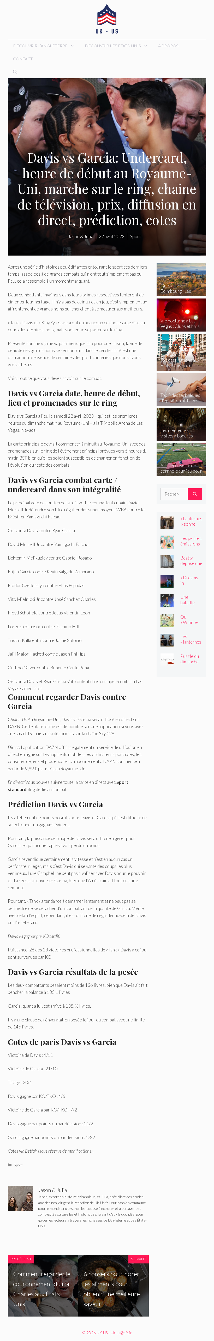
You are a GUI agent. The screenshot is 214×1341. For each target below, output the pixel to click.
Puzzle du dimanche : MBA (190, 661)
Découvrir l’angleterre (40, 45)
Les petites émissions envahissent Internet (191, 546)
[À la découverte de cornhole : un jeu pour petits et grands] (181, 472)
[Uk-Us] (107, 19)
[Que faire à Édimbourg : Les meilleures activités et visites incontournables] (181, 292)
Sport (18, 1165)
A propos (168, 45)
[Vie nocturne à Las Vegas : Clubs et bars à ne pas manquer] (181, 328)
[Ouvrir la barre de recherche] (15, 71)
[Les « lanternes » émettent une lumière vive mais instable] (167, 643)
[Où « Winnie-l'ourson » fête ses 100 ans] (167, 623)
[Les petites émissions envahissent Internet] (167, 545)
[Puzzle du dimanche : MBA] (167, 662)
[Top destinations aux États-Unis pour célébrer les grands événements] (181, 367)
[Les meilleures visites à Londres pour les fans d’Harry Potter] (181, 437)
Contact (23, 58)
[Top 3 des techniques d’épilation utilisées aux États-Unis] (181, 402)
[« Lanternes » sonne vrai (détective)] (167, 525)
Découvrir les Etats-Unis (113, 45)
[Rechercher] (194, 494)
